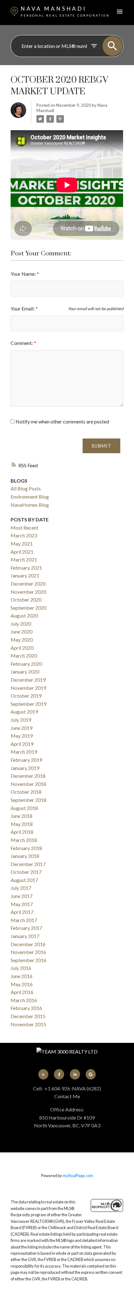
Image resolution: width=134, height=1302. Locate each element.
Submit (101, 446)
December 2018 (28, 776)
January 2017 (25, 936)
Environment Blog (30, 497)
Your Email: (23, 308)
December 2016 (28, 944)
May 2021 (22, 543)
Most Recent (24, 528)
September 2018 (28, 800)
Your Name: (24, 274)
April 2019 (22, 744)
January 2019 (25, 768)
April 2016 (22, 992)
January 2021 (25, 575)
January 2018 (25, 856)
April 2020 (22, 648)
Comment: (22, 343)
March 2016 (24, 1000)
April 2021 (22, 552)
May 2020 (22, 640)
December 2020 (28, 584)
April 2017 (22, 912)
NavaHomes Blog (30, 505)
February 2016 (26, 1008)
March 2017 (24, 920)
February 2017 (26, 928)
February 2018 (26, 848)
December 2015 (28, 1016)
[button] (43, 1074)
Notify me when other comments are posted (62, 421)
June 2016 (21, 976)
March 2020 (24, 656)
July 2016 (21, 968)
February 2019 (26, 760)
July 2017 (21, 888)
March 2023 (24, 535)
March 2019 (24, 752)
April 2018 (22, 832)
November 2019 (28, 688)
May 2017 (22, 904)
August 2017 (24, 880)
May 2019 (22, 736)
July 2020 (21, 624)
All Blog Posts (26, 488)
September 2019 (28, 704)
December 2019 (28, 680)
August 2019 (24, 712)
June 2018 (21, 816)
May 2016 (22, 984)
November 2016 (28, 952)
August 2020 (24, 615)
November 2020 (28, 592)
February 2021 (26, 568)
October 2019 (26, 696)
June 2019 (21, 728)
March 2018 (24, 840)
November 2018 (28, 784)
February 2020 (26, 664)
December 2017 (28, 864)
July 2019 (21, 720)
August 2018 (24, 808)
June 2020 (21, 631)
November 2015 (28, 1024)
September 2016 (28, 960)
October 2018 (26, 792)
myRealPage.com (78, 1175)
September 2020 (28, 608)
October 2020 (26, 599)
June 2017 (21, 896)
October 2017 (26, 872)
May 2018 (22, 824)
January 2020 (25, 671)
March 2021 (24, 559)
